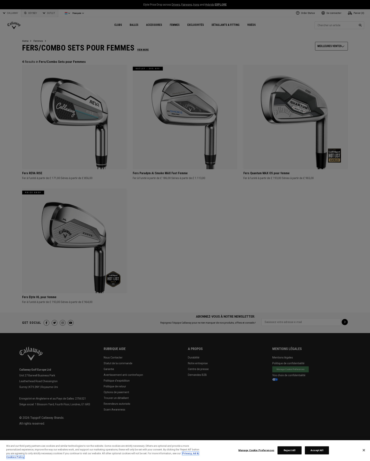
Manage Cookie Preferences (256, 450)
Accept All (316, 450)
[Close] (364, 450)
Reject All (289, 450)
